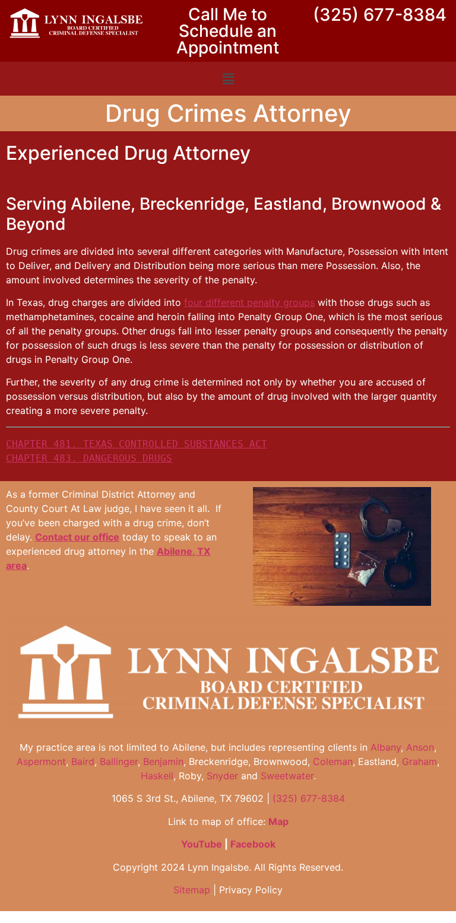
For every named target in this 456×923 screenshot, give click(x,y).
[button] (228, 79)
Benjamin (163, 761)
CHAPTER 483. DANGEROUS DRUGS (89, 458)
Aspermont (41, 761)
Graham (419, 761)
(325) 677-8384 (379, 14)
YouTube (201, 844)
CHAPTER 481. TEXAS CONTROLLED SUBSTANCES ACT (136, 444)
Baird (82, 761)
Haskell (157, 776)
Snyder (222, 776)
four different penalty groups (249, 302)
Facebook (253, 844)
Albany (385, 747)
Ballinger (119, 761)
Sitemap (191, 890)
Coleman (333, 761)
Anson (420, 747)
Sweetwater (287, 776)
